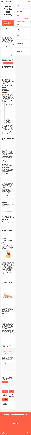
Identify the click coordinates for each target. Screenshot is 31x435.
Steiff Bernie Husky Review (21, 21)
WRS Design (26, 432)
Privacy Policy (14, 432)
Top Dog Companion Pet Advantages (11, 395)
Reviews (18, 36)
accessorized (4, 76)
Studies (3, 94)
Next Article (10, 350)
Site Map (17, 432)
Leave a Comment (5, 16)
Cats (17, 32)
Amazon (7, 260)
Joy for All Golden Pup (7, 244)
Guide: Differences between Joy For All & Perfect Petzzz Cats (5, 404)
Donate (15, 423)
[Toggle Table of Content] (11, 63)
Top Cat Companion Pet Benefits (5, 395)
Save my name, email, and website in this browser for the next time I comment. (7, 378)
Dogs (18, 33)
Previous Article (5, 350)
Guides (18, 35)
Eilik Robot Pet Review (20, 16)
